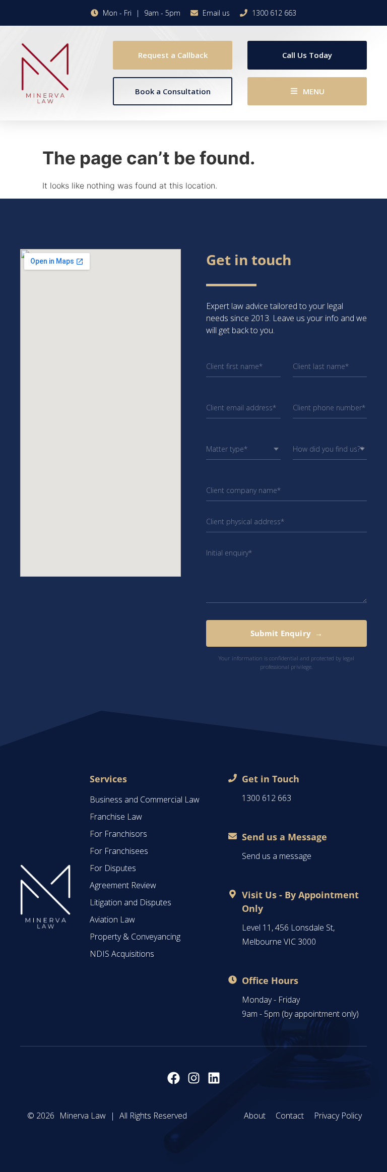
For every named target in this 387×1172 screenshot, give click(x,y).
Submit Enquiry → (286, 633)
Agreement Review (123, 885)
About (255, 1115)
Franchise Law (116, 816)
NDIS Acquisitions (122, 953)
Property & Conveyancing (135, 936)
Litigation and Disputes (130, 902)
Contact (290, 1115)
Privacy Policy (338, 1115)
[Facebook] (173, 1078)
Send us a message (276, 855)
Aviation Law (112, 919)
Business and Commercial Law (145, 799)
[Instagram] (193, 1078)
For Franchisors (118, 833)
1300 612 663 (266, 798)
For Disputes (113, 868)
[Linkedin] (214, 1078)
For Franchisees (119, 850)
